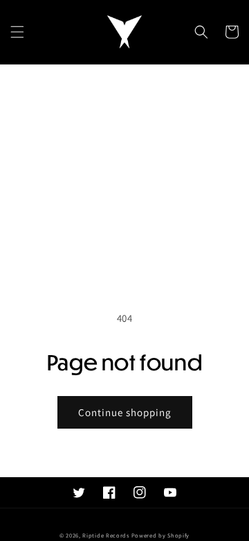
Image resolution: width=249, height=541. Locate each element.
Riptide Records (105, 535)
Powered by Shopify (160, 535)
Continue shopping (125, 412)
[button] (17, 32)
